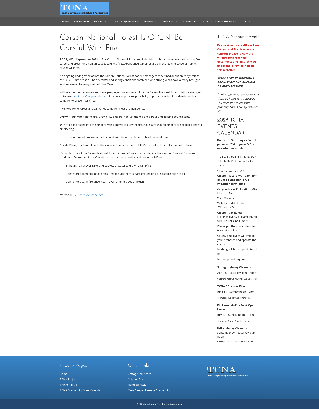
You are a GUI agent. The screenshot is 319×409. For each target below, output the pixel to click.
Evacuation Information (219, 21)
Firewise (149, 21)
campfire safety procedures (88, 96)
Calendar (189, 21)
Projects (100, 21)
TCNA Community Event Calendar (81, 390)
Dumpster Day (137, 385)
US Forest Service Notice (87, 195)
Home (65, 21)
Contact (247, 21)
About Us (80, 21)
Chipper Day (135, 379)
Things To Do (169, 21)
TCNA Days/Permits (123, 21)
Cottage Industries (139, 374)
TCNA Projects (69, 379)
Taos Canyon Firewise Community (149, 390)
